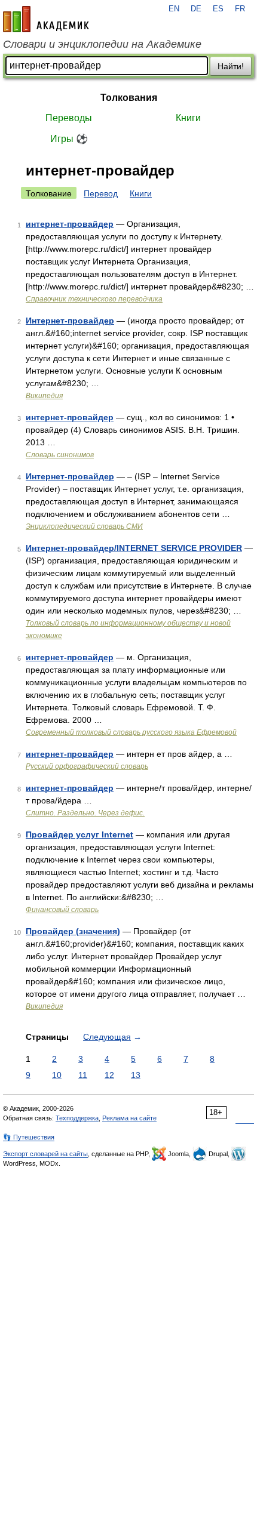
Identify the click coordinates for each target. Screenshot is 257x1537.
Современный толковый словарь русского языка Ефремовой (131, 732)
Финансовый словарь (62, 909)
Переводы (68, 118)
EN (174, 9)
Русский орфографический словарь (87, 766)
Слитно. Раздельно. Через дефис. (85, 813)
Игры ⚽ (69, 139)
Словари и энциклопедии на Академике (102, 44)
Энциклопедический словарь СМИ (84, 526)
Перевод (101, 193)
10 (57, 1075)
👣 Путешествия (28, 1137)
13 (135, 1075)
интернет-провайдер (70, 224)
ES (218, 9)
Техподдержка (77, 1118)
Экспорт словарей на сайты (45, 1153)
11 (82, 1075)
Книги (188, 118)
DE (196, 9)
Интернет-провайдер (70, 320)
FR (240, 9)
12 (109, 1075)
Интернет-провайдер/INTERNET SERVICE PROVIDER (134, 548)
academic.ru (46, 19)
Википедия (44, 396)
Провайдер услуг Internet (79, 834)
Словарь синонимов (60, 455)
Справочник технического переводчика (94, 299)
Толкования (128, 98)
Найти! (231, 66)
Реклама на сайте (129, 1118)
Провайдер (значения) (73, 931)
